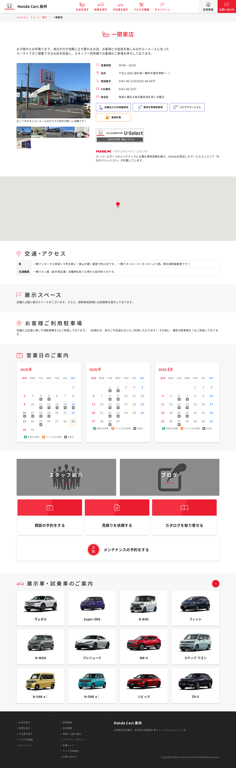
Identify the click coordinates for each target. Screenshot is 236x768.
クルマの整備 (141, 9)
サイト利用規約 (71, 751)
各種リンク (68, 745)
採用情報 (208, 9)
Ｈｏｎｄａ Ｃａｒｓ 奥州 (32, 17)
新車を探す (100, 9)
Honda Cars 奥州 (32, 6)
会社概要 (67, 728)
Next (86, 91)
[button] (117, 205)
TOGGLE (215, 583)
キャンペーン (162, 9)
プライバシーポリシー (74, 740)
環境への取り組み (72, 734)
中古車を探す (120, 9)
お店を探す (82, 9)
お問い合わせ (227, 9)
